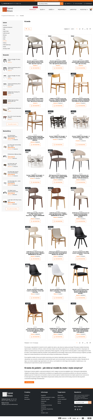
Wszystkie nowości (12, 124)
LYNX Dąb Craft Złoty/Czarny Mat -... (14, 200)
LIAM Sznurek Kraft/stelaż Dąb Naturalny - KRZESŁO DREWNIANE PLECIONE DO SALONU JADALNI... (81, 100)
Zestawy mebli (6, 48)
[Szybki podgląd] (44, 42)
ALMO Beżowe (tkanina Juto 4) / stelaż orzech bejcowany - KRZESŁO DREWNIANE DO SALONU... (80, 215)
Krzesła (5, 40)
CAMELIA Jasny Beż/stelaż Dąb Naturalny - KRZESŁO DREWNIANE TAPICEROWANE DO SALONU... (58, 100)
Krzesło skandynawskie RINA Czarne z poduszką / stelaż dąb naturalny (35, 291)
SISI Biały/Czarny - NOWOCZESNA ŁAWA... (13, 191)
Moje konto (60, 395)
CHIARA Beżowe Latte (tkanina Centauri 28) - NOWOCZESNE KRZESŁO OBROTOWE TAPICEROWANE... (57, 330)
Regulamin (43, 395)
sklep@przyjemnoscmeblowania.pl (10, 404)
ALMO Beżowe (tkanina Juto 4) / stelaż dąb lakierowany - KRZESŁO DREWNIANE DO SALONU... (35, 253)
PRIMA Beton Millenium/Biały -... (14, 154)
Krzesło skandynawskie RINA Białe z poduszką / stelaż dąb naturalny (58, 291)
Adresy (59, 401)
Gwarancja (43, 407)
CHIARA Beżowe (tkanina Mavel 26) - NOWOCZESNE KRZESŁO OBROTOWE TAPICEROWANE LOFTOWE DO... (80, 330)
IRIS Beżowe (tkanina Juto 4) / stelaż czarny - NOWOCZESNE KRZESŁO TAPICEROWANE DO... (81, 176)
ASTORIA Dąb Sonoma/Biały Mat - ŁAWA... (14, 145)
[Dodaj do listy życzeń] (44, 37)
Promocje (26, 395)
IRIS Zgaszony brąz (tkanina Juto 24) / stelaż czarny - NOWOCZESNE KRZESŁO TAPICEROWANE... (58, 176)
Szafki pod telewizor (7, 27)
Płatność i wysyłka (45, 399)
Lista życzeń (78, 3)
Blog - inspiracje (78, 406)
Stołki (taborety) (7, 44)
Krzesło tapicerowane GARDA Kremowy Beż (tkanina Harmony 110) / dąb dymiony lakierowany (58, 62)
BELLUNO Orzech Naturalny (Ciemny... (14, 117)
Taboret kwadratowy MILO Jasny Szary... (14, 68)
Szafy (4, 37)
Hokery (4, 42)
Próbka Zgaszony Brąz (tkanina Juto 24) (13, 100)
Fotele (4, 46)
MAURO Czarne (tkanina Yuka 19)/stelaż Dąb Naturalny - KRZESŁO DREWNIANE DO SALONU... (81, 291)
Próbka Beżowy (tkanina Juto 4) (14, 108)
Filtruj (28, 29)
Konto (68, 3)
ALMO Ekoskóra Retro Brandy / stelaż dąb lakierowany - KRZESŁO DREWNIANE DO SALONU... (58, 214)
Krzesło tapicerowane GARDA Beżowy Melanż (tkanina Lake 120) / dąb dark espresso (35, 62)
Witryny (5, 35)
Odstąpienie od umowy (46, 405)
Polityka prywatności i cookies (48, 397)
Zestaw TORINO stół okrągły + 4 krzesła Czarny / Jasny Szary (58, 137)
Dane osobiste (61, 397)
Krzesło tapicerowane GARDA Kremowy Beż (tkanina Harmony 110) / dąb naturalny (81, 62)
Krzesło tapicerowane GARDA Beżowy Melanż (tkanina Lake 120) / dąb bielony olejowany (35, 100)
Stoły (4, 39)
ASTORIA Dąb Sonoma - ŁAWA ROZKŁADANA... (13, 172)
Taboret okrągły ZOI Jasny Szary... (14, 60)
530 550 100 (6, 3)
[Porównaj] (44, 40)
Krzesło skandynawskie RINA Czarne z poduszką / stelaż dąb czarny (80, 253)
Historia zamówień (62, 399)
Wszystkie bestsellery (12, 208)
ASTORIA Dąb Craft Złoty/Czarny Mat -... (12, 164)
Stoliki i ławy (6, 31)
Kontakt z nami (44, 412)
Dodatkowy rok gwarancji (47, 409)
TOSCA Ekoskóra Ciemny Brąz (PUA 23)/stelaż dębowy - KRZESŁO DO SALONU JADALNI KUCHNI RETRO (35, 330)
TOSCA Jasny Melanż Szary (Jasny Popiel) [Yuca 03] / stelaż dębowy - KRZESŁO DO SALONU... (58, 253)
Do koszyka (36, 68)
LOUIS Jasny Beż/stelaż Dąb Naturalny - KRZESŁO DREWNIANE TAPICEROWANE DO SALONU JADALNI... (35, 138)
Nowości (26, 397)
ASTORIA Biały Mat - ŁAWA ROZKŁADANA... (14, 181)
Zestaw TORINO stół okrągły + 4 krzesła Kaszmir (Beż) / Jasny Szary (80, 138)
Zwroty (42, 403)
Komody (5, 25)
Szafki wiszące (6, 33)
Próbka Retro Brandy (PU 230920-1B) (14, 92)
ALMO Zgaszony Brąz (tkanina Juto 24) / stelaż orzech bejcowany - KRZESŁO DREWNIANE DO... (35, 215)
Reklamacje (43, 401)
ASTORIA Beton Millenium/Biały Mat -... (13, 136)
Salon (5, 22)
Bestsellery (27, 399)
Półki (4, 29)
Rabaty (59, 403)
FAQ (42, 410)
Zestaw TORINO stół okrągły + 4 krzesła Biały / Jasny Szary (35, 175)
